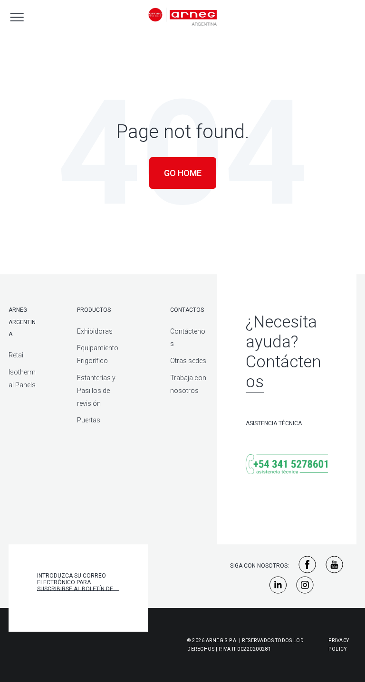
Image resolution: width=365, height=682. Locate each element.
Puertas (88, 420)
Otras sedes (188, 360)
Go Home (183, 173)
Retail (17, 355)
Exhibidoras (95, 331)
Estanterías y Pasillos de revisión (96, 390)
